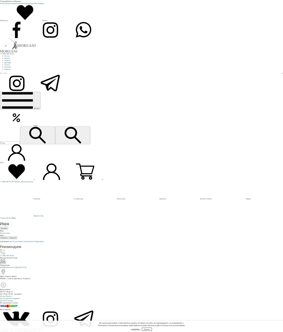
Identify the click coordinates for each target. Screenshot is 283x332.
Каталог (8, 3)
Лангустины (121, 199)
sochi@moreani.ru (6, 267)
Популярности (29, 241)
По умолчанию (18, 241)
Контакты (34, 3)
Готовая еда (78, 199)
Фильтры (4, 228)
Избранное (4, 20)
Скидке (37, 241)
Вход (2, 162)
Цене (42, 241)
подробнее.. (135, 329)
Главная (3, 218)
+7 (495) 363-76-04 (7, 54)
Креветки (162, 199)
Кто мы (2, 3)
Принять (147, 329)
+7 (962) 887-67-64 (7, 181)
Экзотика (36, 199)
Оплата (28, 3)
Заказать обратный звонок (23, 181)
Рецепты (15, 3)
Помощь (41, 3)
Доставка (21, 3)
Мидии (248, 199)
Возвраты (16, 298)
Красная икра (38, 216)
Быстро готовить (206, 199)
